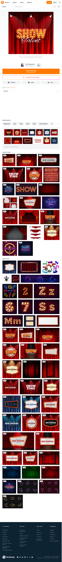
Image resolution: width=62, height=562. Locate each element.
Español (51, 532)
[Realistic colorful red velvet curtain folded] (14, 232)
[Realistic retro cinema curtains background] (13, 174)
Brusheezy (5, 530)
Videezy (4, 534)
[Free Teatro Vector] (29, 217)
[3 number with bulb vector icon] (25, 291)
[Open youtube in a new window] (32, 558)
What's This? (13, 87)
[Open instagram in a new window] (20, 558)
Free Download (31, 71)
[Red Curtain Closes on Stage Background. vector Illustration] (49, 458)
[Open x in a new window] (29, 558)
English (51, 530)
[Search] (55, 7)
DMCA (20, 533)
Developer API (6, 541)
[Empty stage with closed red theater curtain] (48, 189)
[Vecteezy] (2, 2)
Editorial (29, 2)
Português (51, 534)
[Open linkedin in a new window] (22, 558)
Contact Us (38, 532)
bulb (52, 123)
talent (21, 123)
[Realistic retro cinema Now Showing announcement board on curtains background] (10, 217)
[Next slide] (56, 124)
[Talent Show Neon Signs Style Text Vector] (8, 189)
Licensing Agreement (22, 530)
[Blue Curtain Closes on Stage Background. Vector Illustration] (11, 472)
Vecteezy (4, 532)
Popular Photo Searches (22, 542)
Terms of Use (40, 559)
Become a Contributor (39, 539)
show (14, 123)
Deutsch (51, 536)
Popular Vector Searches (23, 538)
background (7, 123)
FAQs (37, 530)
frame (27, 123)
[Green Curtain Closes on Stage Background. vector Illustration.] (31, 472)
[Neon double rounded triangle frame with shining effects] (40, 279)
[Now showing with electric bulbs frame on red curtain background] (48, 160)
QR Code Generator (5, 550)
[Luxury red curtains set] (10, 203)
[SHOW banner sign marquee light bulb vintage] (26, 189)
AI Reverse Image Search (6, 543)
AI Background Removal (6, 547)
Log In (54, 2)
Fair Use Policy (55, 559)
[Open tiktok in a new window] (27, 558)
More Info (6, 91)
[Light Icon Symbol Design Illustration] (6, 279)
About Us (38, 534)
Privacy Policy (48, 559)
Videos (22, 2)
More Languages (53, 541)
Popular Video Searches (22, 545)
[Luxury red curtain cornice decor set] (35, 232)
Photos (14, 2)
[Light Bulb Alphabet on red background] (51, 174)
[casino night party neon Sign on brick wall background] (9, 487)
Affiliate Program (23, 535)
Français (51, 539)
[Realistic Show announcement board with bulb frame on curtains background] (8, 160)
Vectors (7, 2)
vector (34, 123)
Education (4, 539)
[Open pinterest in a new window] (25, 558)
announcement (43, 123)
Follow (38, 65)
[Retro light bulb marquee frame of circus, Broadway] (48, 321)
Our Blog (38, 536)
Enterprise (5, 536)
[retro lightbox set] (29, 321)
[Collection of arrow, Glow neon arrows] (50, 267)
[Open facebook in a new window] (17, 558)
